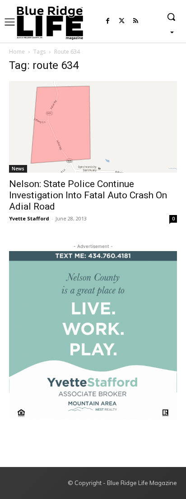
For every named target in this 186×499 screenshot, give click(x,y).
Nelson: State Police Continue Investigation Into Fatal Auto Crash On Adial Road (88, 195)
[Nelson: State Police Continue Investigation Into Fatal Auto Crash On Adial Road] (93, 127)
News (18, 168)
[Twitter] (122, 21)
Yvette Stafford (29, 218)
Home (17, 51)
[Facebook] (108, 21)
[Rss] (136, 21)
